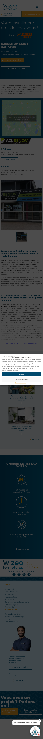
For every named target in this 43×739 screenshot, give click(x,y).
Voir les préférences (21, 379)
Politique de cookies (20, 383)
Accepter (21, 374)
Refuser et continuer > (9, 356)
